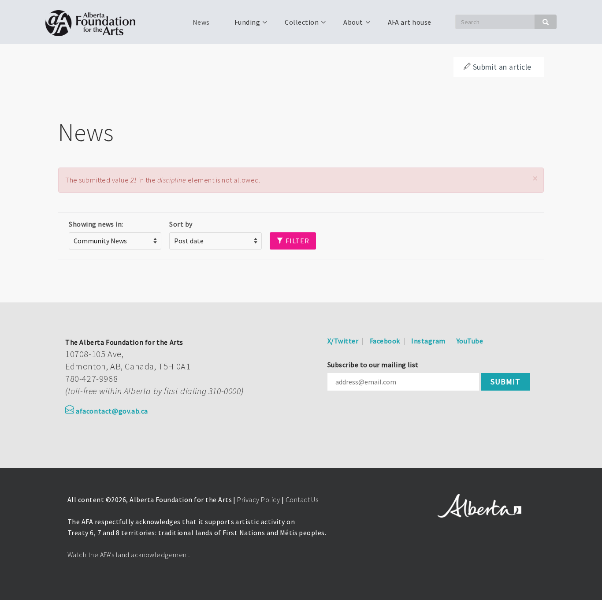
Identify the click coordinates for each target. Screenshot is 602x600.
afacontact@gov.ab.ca (112, 410)
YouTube (470, 340)
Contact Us (302, 499)
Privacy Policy (258, 499)
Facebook (385, 340)
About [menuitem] (348, 25)
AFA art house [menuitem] (409, 22)
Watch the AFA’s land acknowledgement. (129, 554)
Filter (296, 240)
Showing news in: (96, 224)
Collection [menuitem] (296, 25)
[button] (535, 178)
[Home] (93, 22)
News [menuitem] (201, 22)
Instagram (428, 340)
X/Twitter (342, 340)
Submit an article (502, 67)
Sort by (180, 224)
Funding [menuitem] (242, 25)
